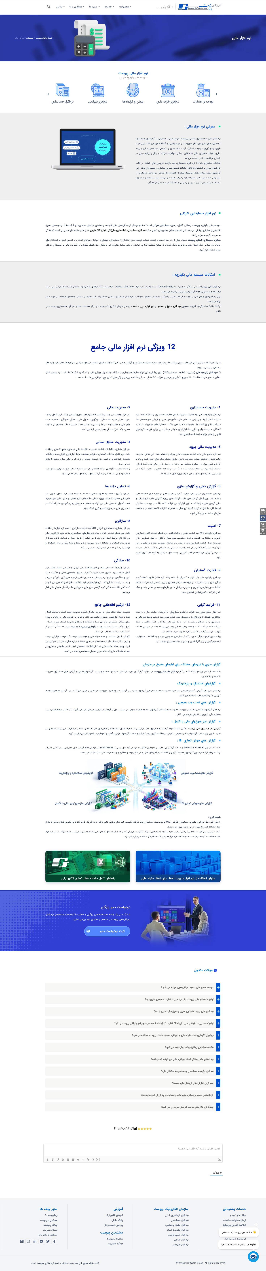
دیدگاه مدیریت (50, 1230)
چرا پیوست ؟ (51, 1215)
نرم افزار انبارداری (180, 1245)
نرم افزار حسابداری (136, 230)
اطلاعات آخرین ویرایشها (234, 1225)
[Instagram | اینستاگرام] (28, 1241)
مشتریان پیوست (115, 1239)
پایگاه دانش (117, 1220)
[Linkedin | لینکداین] (35, 1241)
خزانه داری (121, 230)
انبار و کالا (102, 230)
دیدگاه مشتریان (115, 1244)
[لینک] (88, 1159)
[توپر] (47, 1159)
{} (93, 1159)
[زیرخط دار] (57, 1159)
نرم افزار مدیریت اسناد (143, 306)
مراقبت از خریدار (238, 1215)
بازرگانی (111, 230)
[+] (98, 1159)
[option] (63, 94)
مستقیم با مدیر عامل (47, 1235)
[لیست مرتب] (67, 1159)
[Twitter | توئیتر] (48, 1241)
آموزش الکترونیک (114, 1215)
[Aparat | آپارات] (22, 1241)
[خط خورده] (62, 1159)
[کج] (52, 1159)
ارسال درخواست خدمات (234, 1220)
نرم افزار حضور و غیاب (178, 1235)
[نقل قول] (78, 1159)
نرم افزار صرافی (181, 1240)
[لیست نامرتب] (72, 1159)
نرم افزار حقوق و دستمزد (169, 306)
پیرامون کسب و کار (113, 1225)
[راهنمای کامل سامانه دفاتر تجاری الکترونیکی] (88, 866)
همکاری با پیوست (48, 1220)
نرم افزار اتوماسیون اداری (177, 1215)
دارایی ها (91, 230)
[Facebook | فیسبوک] (54, 1241)
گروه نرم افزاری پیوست (43, 38)
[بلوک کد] (83, 1159)
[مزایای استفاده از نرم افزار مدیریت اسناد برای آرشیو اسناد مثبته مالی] (178, 866)
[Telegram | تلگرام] (41, 1241)
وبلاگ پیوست (50, 1225)
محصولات (29, 38)
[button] (44, 94)
